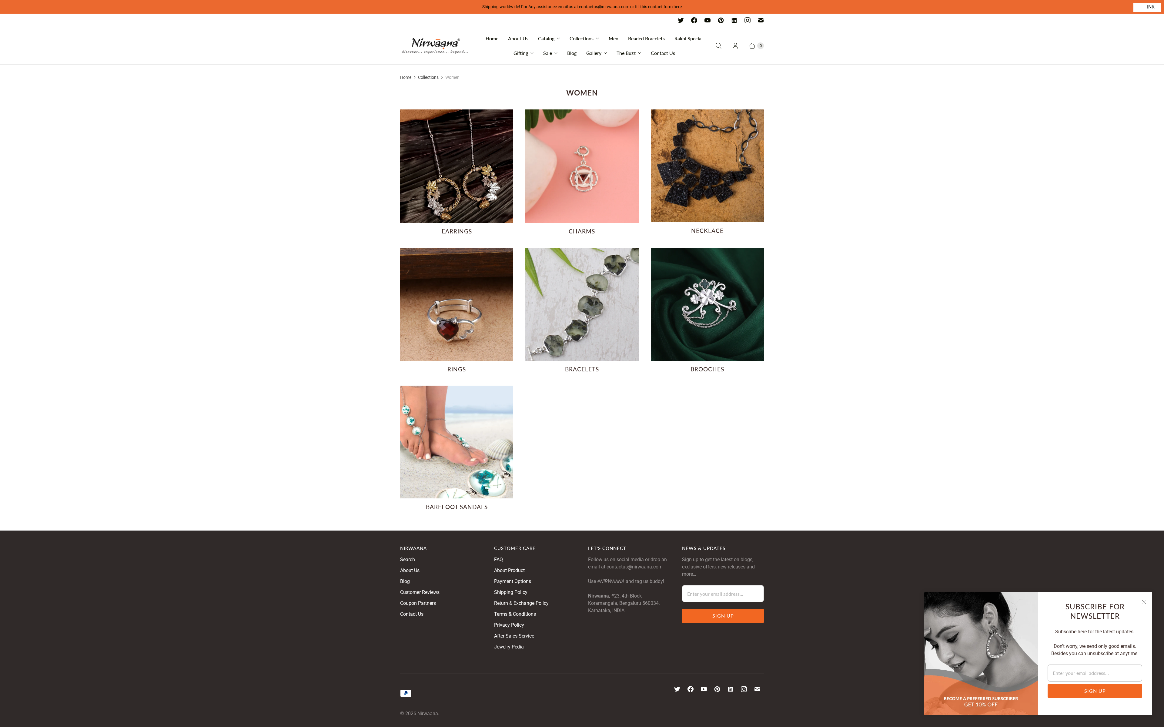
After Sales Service (514, 636)
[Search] (718, 46)
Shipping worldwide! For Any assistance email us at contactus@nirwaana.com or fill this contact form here (582, 6)
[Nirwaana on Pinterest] (721, 20)
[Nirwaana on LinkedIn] (734, 20)
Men (613, 38)
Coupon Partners (418, 603)
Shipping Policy (510, 592)
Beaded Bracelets (646, 38)
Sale (547, 53)
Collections (582, 38)
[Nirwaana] (435, 45)
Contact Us (663, 53)
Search (407, 559)
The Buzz (626, 53)
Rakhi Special (688, 38)
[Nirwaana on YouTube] (707, 20)
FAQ (498, 559)
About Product (509, 570)
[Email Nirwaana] (761, 20)
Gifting (520, 53)
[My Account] (735, 46)
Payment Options (512, 581)
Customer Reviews (420, 592)
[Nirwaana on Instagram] (747, 20)
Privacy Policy (509, 625)
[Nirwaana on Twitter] (680, 20)
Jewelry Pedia (509, 647)
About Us (518, 38)
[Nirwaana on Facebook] (694, 20)
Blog (572, 53)
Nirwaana (427, 713)
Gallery (593, 53)
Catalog (546, 38)
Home (492, 38)
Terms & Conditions (515, 614)
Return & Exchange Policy (521, 603)
